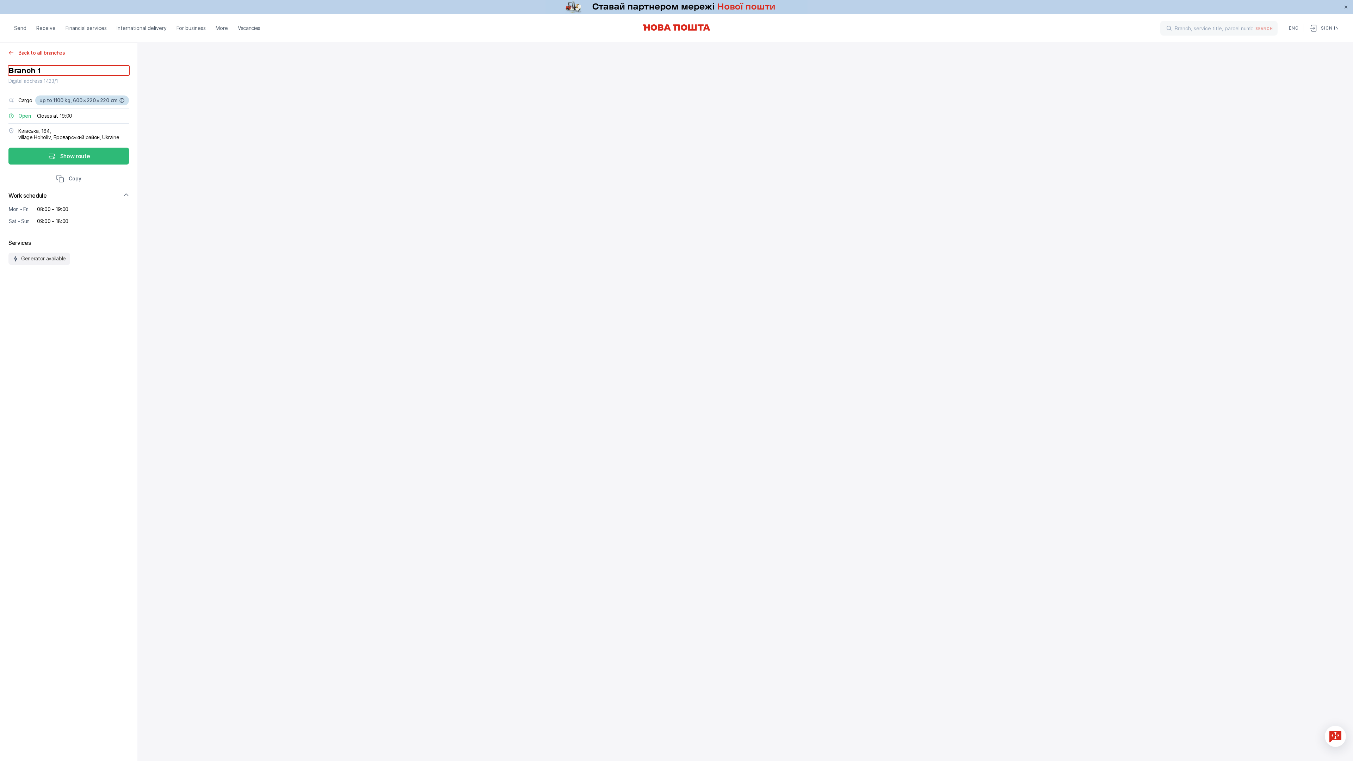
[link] (676, 7)
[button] (68, 179)
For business (191, 28)
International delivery (142, 28)
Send (20, 28)
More (222, 28)
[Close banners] (1346, 7)
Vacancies (249, 28)
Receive (46, 28)
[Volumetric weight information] (122, 100)
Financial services (86, 28)
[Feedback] (1335, 736)
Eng (1293, 28)
